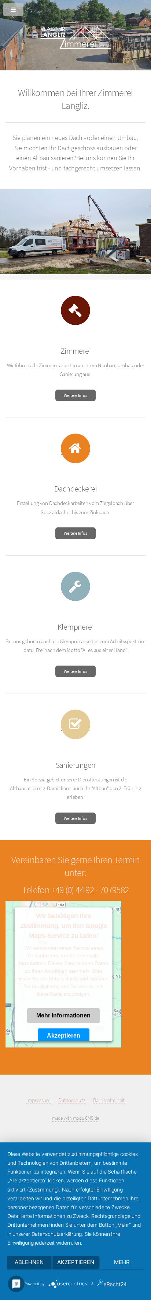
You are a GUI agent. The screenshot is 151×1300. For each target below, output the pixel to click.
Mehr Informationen (63, 1015)
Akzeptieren (63, 1035)
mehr (122, 1262)
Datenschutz (71, 1100)
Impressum (38, 1100)
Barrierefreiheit (109, 1100)
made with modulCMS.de (75, 1118)
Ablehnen (29, 1262)
